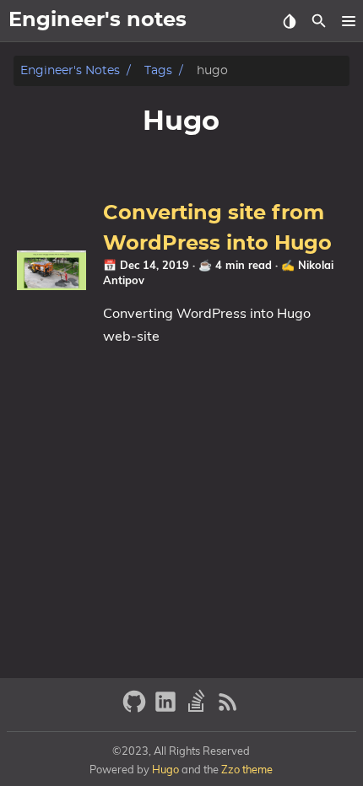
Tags (158, 70)
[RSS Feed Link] (227, 708)
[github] (136, 708)
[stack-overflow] (198, 708)
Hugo (165, 769)
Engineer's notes (70, 70)
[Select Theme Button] (289, 21)
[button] (348, 21)
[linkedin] (167, 708)
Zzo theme (247, 769)
